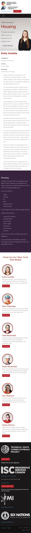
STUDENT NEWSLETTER (7, 486)
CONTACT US (17, 11)
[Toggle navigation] (3, 15)
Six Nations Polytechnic (7, 522)
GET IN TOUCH (5, 459)
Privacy (9, 527)
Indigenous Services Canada (8, 476)
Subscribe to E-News (6, 11)
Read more (6, 286)
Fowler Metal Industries (7, 507)
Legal (3, 527)
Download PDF (5, 482)
